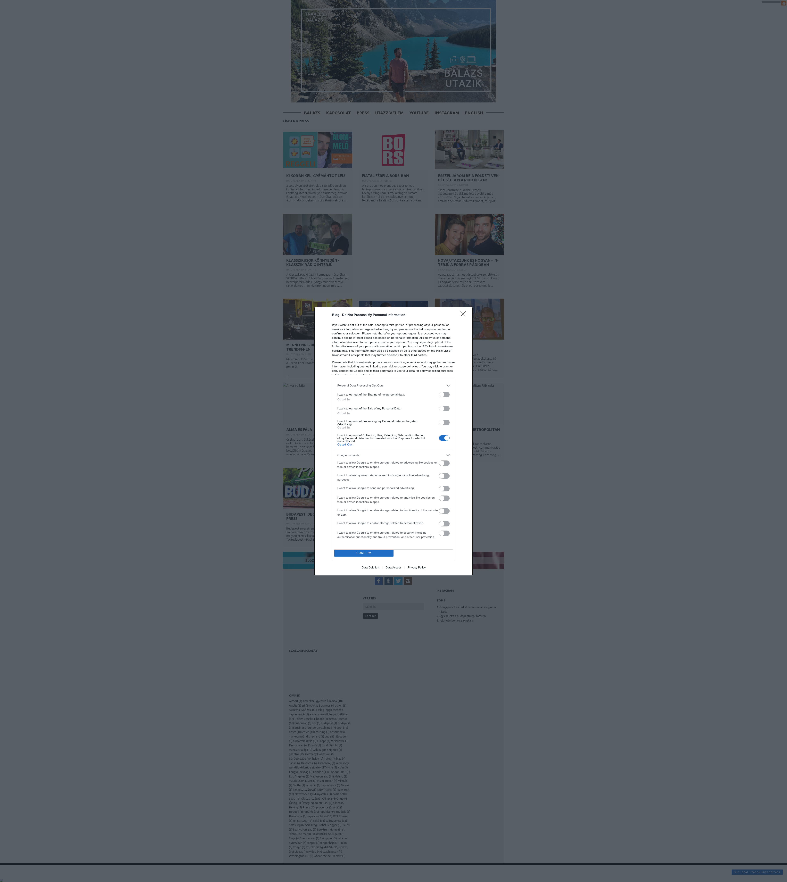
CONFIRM (364, 553)
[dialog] (393, 441)
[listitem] (393, 385)
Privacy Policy (417, 567)
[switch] (444, 394)
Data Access (393, 567)
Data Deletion (370, 567)
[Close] (464, 315)
